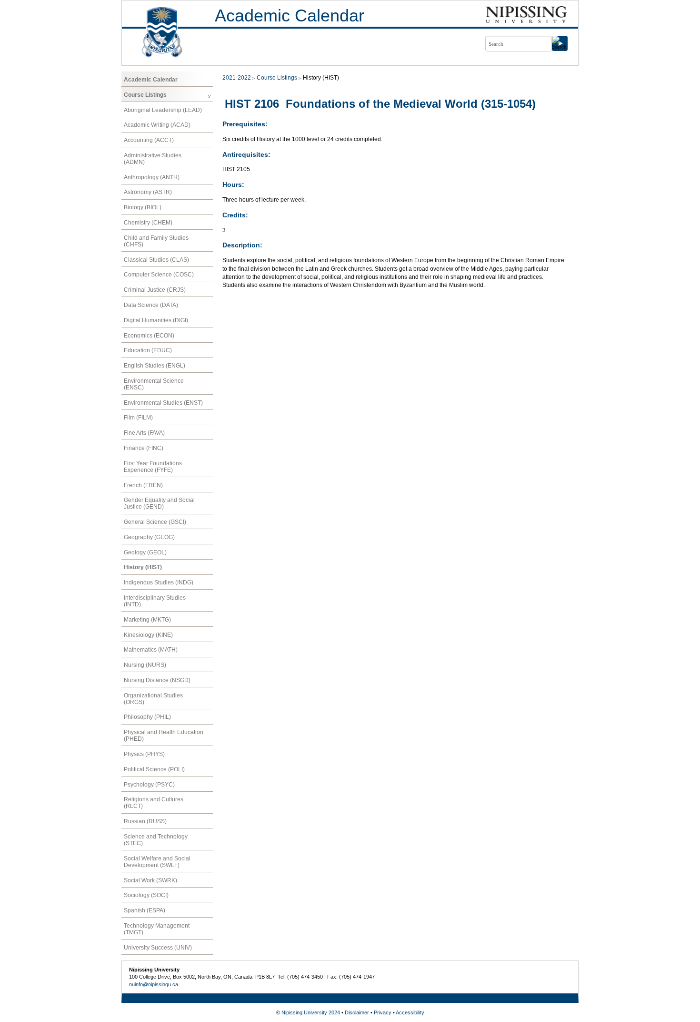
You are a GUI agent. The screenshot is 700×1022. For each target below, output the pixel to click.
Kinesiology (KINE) (148, 635)
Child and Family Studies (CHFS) (156, 241)
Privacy (382, 1012)
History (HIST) (143, 567)
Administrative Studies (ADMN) (152, 158)
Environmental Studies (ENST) (163, 402)
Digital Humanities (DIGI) (156, 320)
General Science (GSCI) (155, 522)
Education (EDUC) (148, 350)
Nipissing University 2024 (310, 1012)
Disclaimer (357, 1012)
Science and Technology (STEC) (156, 840)
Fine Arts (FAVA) (144, 432)
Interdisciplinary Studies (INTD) (155, 601)
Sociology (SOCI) (146, 895)
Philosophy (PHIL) (147, 717)
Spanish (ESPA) (144, 910)
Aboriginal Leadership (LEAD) (163, 110)
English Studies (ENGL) (154, 365)
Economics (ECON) (149, 335)
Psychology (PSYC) (149, 784)
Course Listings (145, 95)
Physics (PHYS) (144, 754)
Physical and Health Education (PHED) (163, 735)
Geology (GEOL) (145, 552)
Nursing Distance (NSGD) (157, 680)
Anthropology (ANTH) (152, 177)
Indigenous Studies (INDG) (158, 582)
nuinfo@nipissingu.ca (153, 984)
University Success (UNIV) (158, 947)
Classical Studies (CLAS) (156, 259)
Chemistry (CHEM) (148, 222)
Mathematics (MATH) (151, 649)
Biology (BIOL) (142, 207)
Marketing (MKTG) (147, 619)
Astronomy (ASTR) (148, 192)
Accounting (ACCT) (149, 140)
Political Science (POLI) (154, 769)
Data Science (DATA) (151, 305)
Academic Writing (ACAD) (157, 125)
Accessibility (410, 1012)
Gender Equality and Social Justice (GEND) (159, 503)
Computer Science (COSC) (159, 274)
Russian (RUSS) (145, 821)
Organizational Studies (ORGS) (153, 698)
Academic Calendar (289, 15)
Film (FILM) (138, 417)
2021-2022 (236, 77)
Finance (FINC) (143, 448)
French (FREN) (143, 485)
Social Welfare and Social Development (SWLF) (157, 862)
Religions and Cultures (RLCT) (153, 802)
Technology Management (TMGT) (157, 929)
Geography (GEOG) (149, 537)
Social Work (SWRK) (150, 880)
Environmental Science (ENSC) (154, 384)
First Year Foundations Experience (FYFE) (153, 466)
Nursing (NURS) (145, 665)
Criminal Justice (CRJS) (155, 289)
